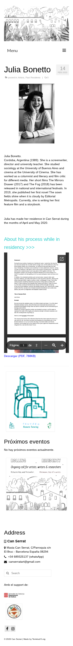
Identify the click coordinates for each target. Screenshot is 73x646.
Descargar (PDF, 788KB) (20, 356)
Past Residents (33, 77)
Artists (21, 77)
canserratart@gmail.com (24, 561)
